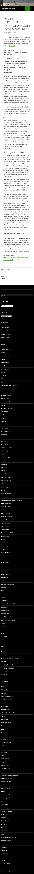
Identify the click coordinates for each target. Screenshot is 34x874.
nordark (3, 791)
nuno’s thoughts (5, 487)
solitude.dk (4, 814)
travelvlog (4, 827)
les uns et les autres (8, 9)
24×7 (2, 686)
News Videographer (6, 617)
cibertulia (3, 421)
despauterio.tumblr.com (7, 584)
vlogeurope (4, 850)
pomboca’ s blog (5, 513)
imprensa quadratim (6, 447)
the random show (6, 821)
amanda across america (7, 699)
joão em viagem (5, 451)
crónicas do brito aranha (8, 713)
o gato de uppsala (6, 493)
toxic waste (4, 542)
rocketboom (4, 804)
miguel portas (5, 610)
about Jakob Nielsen (6, 567)
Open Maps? (4, 277)
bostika (3, 415)
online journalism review (8, 620)
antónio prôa (4, 379)
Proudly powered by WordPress (8, 871)
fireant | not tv (5, 732)
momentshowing (5, 788)
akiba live (3, 375)
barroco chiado (5, 574)
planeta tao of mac (6, 506)
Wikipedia (4, 636)
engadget (3, 587)
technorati (4, 626)
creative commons (6, 581)
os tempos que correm (7, 497)
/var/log (3, 352)
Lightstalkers (4, 607)
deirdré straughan (6, 722)
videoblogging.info (6, 840)
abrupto (3, 372)
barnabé (3, 392)
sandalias (3, 671)
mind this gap (4, 474)
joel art (3, 755)
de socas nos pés (5, 431)
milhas (3, 470)
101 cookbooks (5, 356)
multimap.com (5, 613)
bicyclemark (4, 706)
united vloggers (5, 834)
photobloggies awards (7, 665)
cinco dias (4, 424)
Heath (2, 745)
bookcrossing (4, 577)
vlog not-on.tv (5, 844)
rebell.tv (3, 801)
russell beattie (5, 529)
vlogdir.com (4, 847)
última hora (4, 571)
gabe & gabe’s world (6, 742)
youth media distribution (8, 640)
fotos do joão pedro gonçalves (9, 658)
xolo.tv (3, 860)
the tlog (3, 539)
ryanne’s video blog (6, 811)
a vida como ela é (5, 369)
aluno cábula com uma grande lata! (10, 271)
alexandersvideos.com (7, 696)
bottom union (5, 709)
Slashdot (12, 46)
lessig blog (4, 461)
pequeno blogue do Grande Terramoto (11, 500)
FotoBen (3, 655)
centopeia (3, 418)
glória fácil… (4, 441)
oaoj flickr (4, 661)
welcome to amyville (6, 857)
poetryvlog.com (5, 798)
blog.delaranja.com (6, 408)
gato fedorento (5, 438)
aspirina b (3, 382)
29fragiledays (5, 690)
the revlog (4, 824)
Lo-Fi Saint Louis (5, 768)
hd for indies (4, 444)
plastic (3, 510)
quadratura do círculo (7, 516)
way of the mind (5, 552)
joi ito (2, 454)
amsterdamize (5, 331)
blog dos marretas (6, 402)
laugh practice (5, 765)
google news (4, 600)
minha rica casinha (6, 477)
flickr (2, 590)
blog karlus (4, 405)
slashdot (3, 623)
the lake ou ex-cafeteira (7, 533)
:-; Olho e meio (5, 362)
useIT (2, 633)
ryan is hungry (5, 808)
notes (2, 483)
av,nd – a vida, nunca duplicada (9, 385)
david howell (4, 719)
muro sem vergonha (6, 480)
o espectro (4, 490)
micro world (4, 467)
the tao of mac (5, 536)
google (3, 597)
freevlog (3, 735)
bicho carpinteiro (6, 395)
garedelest (4, 434)
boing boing (4, 411)
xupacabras (4, 674)
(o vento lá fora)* (5, 349)
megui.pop (4, 464)
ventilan (3, 549)
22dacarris (4, 359)
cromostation (5, 428)
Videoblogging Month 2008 (8, 837)
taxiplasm (3, 817)
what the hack (5, 337)
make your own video (7, 778)
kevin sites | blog (5, 457)
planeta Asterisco (6, 503)
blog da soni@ (5, 398)
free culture (4, 594)
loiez (2, 772)
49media (3, 693)
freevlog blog (4, 739)
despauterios (7, 16)
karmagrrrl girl (5, 758)
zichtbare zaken (5, 863)
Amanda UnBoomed (6, 703)
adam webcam (5, 327)
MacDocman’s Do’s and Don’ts (9, 775)
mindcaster (4, 785)
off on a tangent (5, 794)
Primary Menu (32, 8)
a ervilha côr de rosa (6, 366)
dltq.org (3, 726)
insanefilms (4, 752)
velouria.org (4, 546)
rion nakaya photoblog (7, 668)
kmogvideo (4, 762)
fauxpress (3, 729)
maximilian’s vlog (6, 781)
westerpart (4, 556)
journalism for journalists (8, 604)
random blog (4, 520)
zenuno (13, 32)
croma (3, 716)
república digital (5, 523)
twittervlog (4, 830)
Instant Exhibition (6, 334)
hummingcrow (5, 749)
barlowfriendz (5, 388)
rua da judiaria (5, 526)
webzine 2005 (5, 853)
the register (4, 630)
